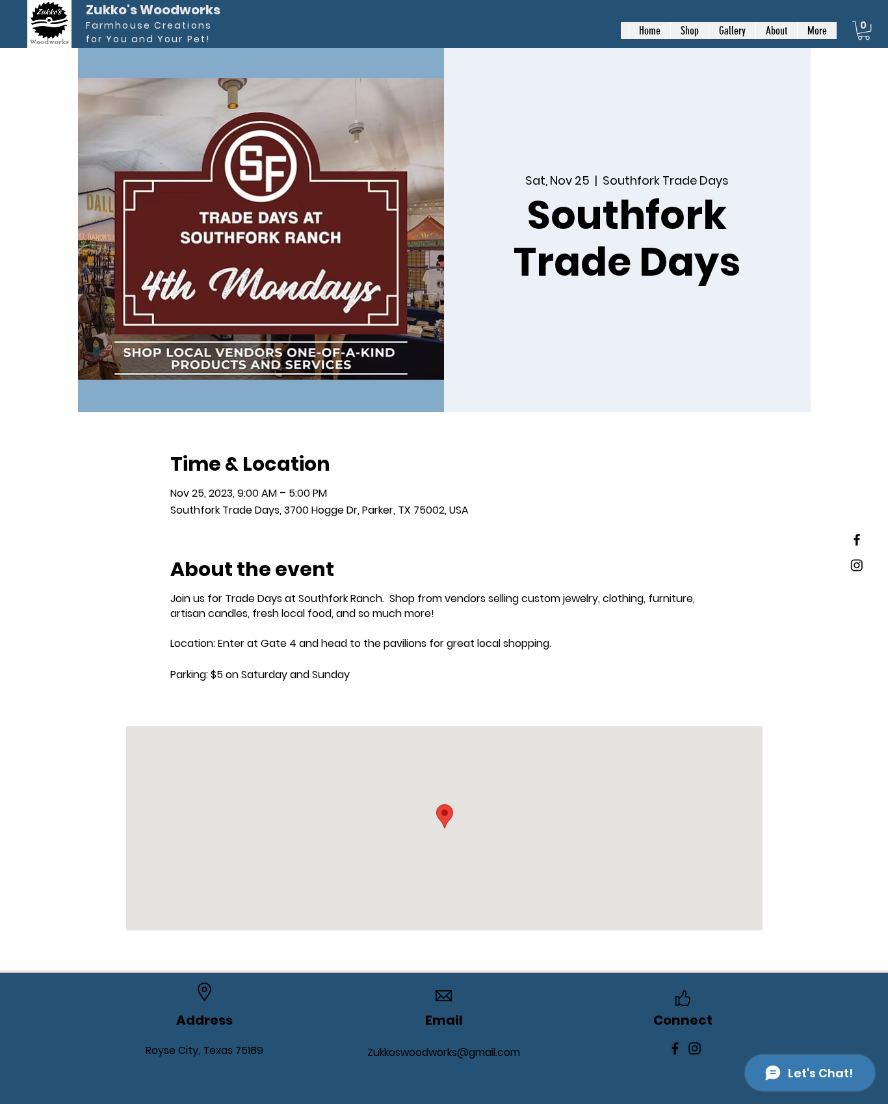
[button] (863, 30)
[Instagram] (857, 565)
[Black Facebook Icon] (857, 539)
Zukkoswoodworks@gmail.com (443, 1052)
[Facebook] (675, 1048)
